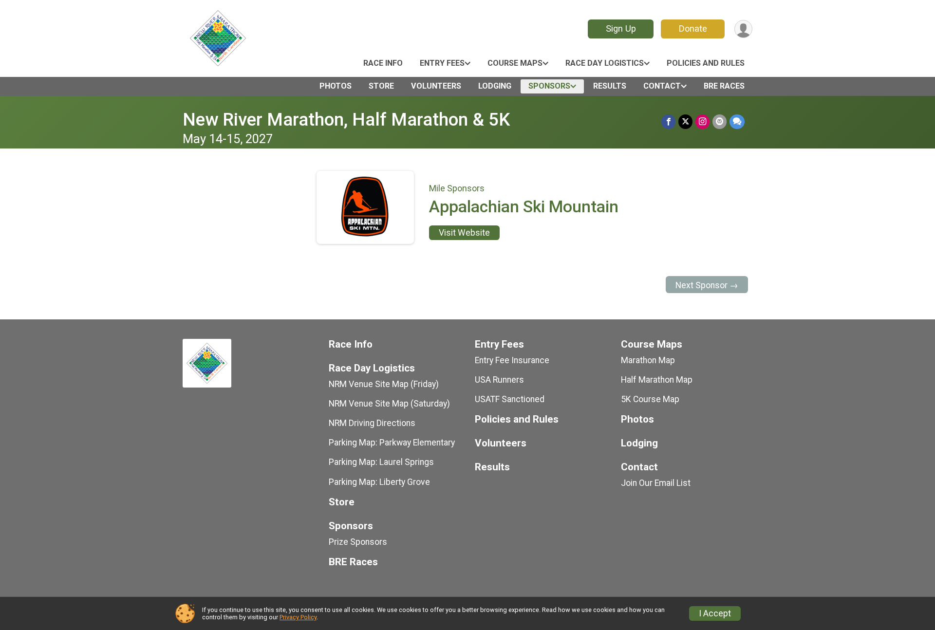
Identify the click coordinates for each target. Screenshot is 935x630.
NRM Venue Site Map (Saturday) (389, 403)
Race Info (383, 63)
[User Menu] (743, 29)
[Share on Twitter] (685, 121)
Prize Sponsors (358, 542)
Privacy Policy (298, 617)
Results (609, 86)
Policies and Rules (706, 63)
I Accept (715, 613)
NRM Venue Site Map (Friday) (384, 384)
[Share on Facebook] (668, 121)
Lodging (494, 86)
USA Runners (499, 380)
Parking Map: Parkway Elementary (392, 442)
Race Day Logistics (604, 63)
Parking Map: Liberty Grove (379, 482)
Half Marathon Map (656, 380)
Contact (662, 86)
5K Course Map (650, 399)
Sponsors (549, 86)
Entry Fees (442, 63)
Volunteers (436, 86)
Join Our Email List (656, 483)
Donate (693, 28)
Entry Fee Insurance (512, 360)
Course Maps (514, 63)
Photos (335, 86)
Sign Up (621, 28)
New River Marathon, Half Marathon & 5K (346, 119)
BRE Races (724, 86)
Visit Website (464, 233)
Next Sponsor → (706, 285)
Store (381, 86)
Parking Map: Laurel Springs (381, 462)
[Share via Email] (719, 121)
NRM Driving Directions (372, 423)
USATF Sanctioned (509, 399)
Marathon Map (648, 360)
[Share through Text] (737, 121)
